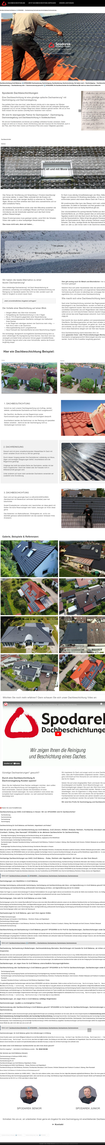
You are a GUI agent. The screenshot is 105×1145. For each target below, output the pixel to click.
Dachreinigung (5, 821)
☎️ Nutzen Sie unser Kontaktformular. (11, 808)
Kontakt (76, 1143)
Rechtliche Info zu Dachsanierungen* (62, 1143)
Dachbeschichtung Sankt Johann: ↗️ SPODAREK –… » (37, 1135)
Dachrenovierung (6, 817)
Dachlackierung (5, 815)
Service (3, 144)
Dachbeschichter (6, 139)
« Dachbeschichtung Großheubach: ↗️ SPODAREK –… (12, 1135)
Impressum (72, 1143)
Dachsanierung (5, 819)
